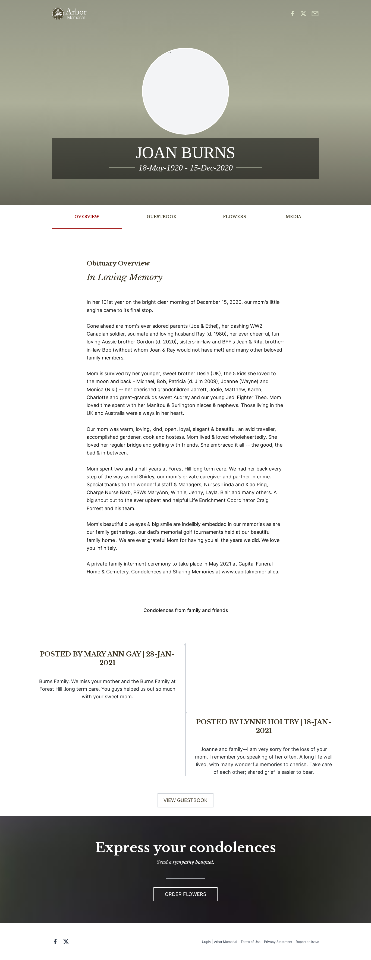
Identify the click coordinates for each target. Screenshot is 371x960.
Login (206, 942)
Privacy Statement (278, 942)
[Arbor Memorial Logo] (69, 14)
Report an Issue (307, 942)
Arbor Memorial (225, 942)
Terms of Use (250, 942)
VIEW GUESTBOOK (185, 800)
